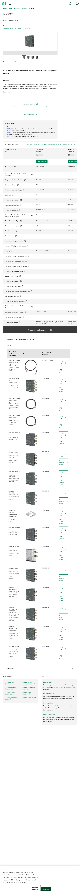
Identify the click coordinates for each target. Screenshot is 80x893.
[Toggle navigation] (12, 3)
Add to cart (62, 363)
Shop (10, 8)
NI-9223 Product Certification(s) (10, 693)
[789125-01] (37, 57)
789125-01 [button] (27, 28)
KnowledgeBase (48, 703)
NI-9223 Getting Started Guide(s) (27, 683)
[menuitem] (70, 4)
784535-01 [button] (20, 28)
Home (5, 8)
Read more (6, 92)
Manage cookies (35, 888)
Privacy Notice (18, 877)
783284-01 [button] (13, 28)
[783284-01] (28, 57)
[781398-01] (24, 57)
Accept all (46, 889)
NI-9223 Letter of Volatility (27, 693)
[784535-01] (32, 57)
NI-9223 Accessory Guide (11, 698)
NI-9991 (9, 132)
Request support (48, 682)
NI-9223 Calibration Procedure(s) (11, 688)
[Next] (40, 58)
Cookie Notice (31, 877)
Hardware (17, 8)
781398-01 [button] (6, 28)
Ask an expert (67, 145)
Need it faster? (40, 170)
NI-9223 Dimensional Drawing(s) (28, 688)
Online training (47, 714)
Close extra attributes (37, 329)
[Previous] (20, 58)
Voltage (24, 8)
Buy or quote (42, 161)
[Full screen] (55, 49)
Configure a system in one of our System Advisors (42, 145)
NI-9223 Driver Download (9, 683)
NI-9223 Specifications (29, 697)
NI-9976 (9, 129)
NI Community (47, 693)
